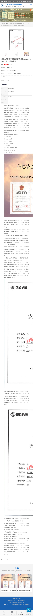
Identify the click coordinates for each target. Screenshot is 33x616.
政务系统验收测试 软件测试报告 (8, 590)
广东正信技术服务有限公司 (14, 602)
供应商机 (11, 23)
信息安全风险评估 (18, 23)
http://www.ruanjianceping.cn (7, 559)
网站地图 (27, 604)
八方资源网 (12, 604)
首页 (7, 23)
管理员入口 (21, 604)
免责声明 (17, 604)
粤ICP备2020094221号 (21, 600)
